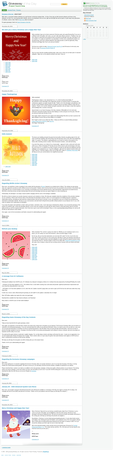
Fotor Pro (51, 121)
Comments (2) (5, 268)
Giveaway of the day (7, 14)
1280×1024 (8, 71)
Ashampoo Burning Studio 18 (48, 48)
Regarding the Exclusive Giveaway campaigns (18, 359)
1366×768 (7, 70)
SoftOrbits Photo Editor (72, 150)
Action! (43, 186)
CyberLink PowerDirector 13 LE (72, 240)
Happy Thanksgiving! (9, 94)
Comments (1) (5, 220)
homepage (33, 371)
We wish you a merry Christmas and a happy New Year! (21, 30)
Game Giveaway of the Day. (24, 22)
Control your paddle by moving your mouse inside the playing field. (97, 9)
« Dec (84, 39)
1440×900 (7, 67)
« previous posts (6, 447)
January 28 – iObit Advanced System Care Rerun (19, 387)
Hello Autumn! (7, 134)
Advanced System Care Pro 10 (54, 46)
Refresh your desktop (9, 229)
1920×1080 (8, 62)
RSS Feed (88, 18)
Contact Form (11, 10)
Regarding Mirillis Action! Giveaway (14, 183)
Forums (18, 10)
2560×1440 (34, 59)
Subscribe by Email (89, 15)
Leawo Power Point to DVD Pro (39, 121)
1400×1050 (8, 68)
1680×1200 (8, 64)
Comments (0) (5, 86)
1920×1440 (34, 61)
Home (4, 10)
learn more (21, 19)
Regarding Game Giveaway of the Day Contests (18, 317)
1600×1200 (8, 65)
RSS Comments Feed (91, 20)
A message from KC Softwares (12, 276)
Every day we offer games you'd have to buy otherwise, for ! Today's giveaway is (95, 6)
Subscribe (18, 455)
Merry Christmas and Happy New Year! (15, 408)
